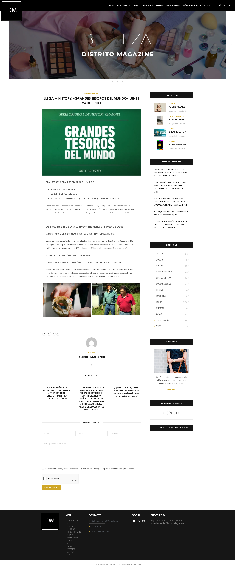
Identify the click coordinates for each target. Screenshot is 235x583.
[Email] (29, 212)
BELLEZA (159, 5)
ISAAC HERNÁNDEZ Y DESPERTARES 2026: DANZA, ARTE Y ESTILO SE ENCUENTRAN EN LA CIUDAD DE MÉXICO (57, 393)
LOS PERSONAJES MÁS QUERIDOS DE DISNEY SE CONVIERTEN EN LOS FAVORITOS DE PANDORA (170, 224)
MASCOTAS (161, 296)
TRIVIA (159, 326)
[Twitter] (29, 198)
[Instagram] (229, 5)
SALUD (171, 128)
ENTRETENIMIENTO (91, 93)
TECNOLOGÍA (147, 5)
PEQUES (160, 308)
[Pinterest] (29, 205)
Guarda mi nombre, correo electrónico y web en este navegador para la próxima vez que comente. (90, 468)
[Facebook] (220, 5)
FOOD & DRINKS (173, 5)
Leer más (171, 389)
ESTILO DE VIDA (124, 5)
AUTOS (159, 260)
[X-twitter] (225, 5)
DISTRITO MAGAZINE (92, 357)
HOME (111, 5)
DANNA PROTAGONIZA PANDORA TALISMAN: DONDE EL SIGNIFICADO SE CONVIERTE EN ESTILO (170, 172)
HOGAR (159, 290)
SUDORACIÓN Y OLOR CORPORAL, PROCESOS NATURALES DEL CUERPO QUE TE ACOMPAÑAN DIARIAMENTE (171, 201)
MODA (136, 5)
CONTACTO (209, 5)
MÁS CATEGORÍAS (190, 5)
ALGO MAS (161, 254)
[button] (3, 45)
